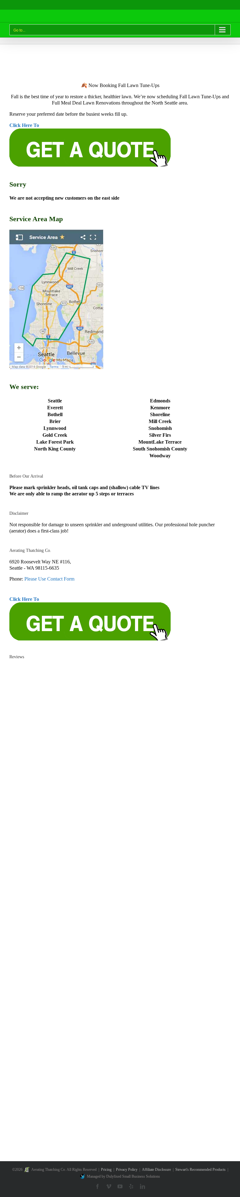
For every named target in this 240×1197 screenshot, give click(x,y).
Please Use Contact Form (49, 578)
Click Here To (24, 125)
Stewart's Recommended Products (200, 1169)
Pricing (106, 1169)
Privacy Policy (127, 1169)
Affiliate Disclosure (156, 1169)
